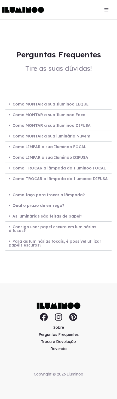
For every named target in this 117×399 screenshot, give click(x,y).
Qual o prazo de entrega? (38, 205)
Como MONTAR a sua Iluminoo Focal (50, 114)
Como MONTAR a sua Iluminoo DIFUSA (52, 125)
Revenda (58, 348)
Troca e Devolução (58, 341)
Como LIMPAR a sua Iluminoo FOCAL (49, 146)
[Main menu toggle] (106, 10)
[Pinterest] (73, 317)
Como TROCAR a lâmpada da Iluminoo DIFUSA (60, 178)
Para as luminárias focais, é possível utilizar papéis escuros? (55, 243)
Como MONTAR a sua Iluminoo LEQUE (51, 104)
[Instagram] (58, 317)
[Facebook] (44, 317)
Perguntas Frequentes (59, 334)
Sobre (58, 327)
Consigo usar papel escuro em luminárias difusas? (52, 228)
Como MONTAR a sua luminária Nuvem (51, 136)
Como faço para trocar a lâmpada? (49, 194)
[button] (58, 104)
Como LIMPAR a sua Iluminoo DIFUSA (50, 157)
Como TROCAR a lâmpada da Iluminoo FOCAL (59, 168)
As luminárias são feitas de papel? (47, 216)
